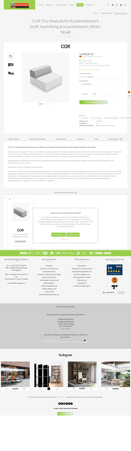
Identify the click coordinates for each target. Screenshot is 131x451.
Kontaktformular (49, 271)
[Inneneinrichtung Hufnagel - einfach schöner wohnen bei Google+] (69, 404)
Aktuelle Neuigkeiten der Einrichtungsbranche (82, 273)
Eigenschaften (61, 139)
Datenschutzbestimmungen (66, 335)
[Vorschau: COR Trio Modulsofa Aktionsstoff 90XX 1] (11, 64)
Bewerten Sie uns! (49, 277)
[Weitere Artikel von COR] (66, 46)
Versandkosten (61, 397)
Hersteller (80, 139)
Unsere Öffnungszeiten (16, 283)
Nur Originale (97, 118)
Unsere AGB (49, 292)
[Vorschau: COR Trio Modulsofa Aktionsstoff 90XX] (11, 73)
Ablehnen (65, 239)
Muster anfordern (112, 118)
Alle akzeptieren (58, 234)
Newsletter (82, 266)
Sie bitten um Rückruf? (49, 269)
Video (96, 139)
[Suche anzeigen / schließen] (108, 5)
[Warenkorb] (121, 5)
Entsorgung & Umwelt (82, 277)
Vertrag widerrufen (65, 414)
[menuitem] (41, 5)
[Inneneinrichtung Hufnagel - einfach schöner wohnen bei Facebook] (62, 404)
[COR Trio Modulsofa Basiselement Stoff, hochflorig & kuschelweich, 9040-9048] (20, 212)
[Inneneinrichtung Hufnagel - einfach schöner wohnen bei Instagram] (67, 404)
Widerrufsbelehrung (49, 286)
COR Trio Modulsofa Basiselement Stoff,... (20, 235)
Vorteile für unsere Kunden (82, 269)
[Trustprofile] (115, 280)
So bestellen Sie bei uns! (49, 280)
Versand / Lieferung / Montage (49, 274)
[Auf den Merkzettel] (10, 199)
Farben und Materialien (37, 139)
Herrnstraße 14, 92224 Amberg (16, 279)
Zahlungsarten (49, 283)
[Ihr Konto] (117, 5)
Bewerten (85, 118)
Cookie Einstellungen (82, 286)
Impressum (81, 283)
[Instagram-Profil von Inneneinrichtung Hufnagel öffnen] (65, 355)
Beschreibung (14, 139)
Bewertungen (115, 139)
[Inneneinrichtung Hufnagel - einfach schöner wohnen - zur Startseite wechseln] (19, 5)
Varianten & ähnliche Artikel (65, 192)
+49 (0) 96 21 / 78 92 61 (18, 265)
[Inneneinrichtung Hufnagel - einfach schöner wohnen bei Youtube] (64, 404)
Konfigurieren (73, 234)
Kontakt (49, 266)
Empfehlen (127, 118)
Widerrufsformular (49, 289)
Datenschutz (82, 280)
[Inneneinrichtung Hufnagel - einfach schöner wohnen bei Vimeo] (59, 404)
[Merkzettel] (113, 5)
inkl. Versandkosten (97, 56)
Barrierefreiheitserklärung (49, 295)
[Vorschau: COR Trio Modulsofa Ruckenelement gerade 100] (11, 56)
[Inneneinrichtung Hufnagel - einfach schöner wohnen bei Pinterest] (71, 404)
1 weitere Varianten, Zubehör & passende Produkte (95, 65)
